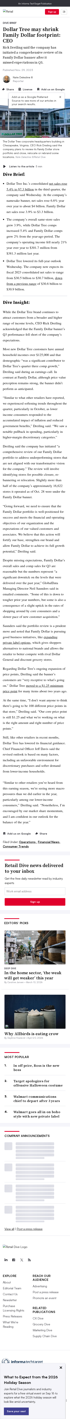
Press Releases (12, 1316)
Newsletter (10, 1300)
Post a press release (30, 1229)
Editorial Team (12, 1288)
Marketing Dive (42, 1330)
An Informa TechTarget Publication (35, 3)
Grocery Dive (41, 1324)
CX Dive (38, 1318)
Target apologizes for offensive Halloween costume (38, 1083)
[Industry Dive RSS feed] (29, 1260)
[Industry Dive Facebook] (14, 1260)
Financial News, (49, 842)
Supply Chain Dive (45, 1336)
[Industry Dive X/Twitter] (21, 1260)
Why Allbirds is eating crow (31, 1033)
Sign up (52, 11)
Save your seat (16, 1411)
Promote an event (44, 1298)
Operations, (28, 842)
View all (9, 1229)
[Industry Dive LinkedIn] (6, 1260)
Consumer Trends (16, 846)
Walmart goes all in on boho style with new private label (36, 1114)
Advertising (40, 1286)
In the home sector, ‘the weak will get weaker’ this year (32, 975)
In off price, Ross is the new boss (36, 1067)
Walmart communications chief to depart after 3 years (36, 1098)
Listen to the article (25, 166)
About (7, 1282)
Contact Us (10, 1294)
